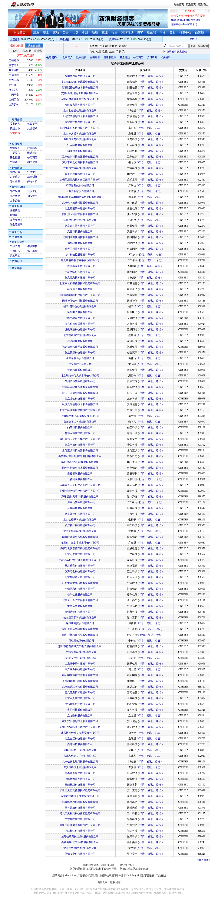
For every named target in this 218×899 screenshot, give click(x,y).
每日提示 (32, 123)
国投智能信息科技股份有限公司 (80, 300)
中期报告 (15, 250)
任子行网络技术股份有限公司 (80, 306)
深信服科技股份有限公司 (80, 623)
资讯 (150, 75)
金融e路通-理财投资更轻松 (186, 20)
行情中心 (185, 32)
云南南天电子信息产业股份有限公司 (80, 485)
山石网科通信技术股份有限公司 (80, 675)
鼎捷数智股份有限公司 (80, 150)
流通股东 (32, 152)
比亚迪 (12, 84)
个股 (85, 32)
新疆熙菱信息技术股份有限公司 (80, 87)
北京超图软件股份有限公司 (80, 208)
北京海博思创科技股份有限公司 (80, 801)
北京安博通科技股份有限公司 (80, 531)
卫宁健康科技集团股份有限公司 (80, 156)
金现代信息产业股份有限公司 (80, 750)
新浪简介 (57, 875)
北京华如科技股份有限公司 (80, 444)
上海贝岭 (14, 104)
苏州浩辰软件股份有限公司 (80, 381)
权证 (105, 32)
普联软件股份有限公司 (80, 369)
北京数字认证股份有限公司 (80, 577)
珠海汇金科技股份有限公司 (80, 571)
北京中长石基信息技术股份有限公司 (80, 283)
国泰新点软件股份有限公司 (80, 773)
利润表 (13, 215)
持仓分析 (32, 181)
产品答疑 (161, 875)
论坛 (158, 75)
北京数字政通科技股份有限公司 (80, 202)
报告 (115, 32)
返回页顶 (203, 859)
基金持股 (15, 157)
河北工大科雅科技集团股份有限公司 (80, 813)
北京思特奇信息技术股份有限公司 (80, 375)
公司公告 (15, 246)
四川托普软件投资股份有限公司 (80, 634)
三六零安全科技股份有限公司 (80, 652)
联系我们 (94, 875)
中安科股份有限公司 (80, 364)
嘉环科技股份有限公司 (80, 744)
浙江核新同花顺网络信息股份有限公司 (80, 196)
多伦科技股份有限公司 (80, 709)
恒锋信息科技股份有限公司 (80, 588)
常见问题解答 (77, 868)
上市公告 (15, 200)
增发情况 (15, 195)
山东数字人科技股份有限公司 (80, 421)
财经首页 (179, 4)
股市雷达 (15, 133)
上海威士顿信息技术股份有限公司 (80, 415)
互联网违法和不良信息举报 (101, 868)
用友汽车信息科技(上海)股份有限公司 (80, 559)
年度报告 (32, 246)
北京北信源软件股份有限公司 (80, 110)
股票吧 (151, 32)
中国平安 (14, 94)
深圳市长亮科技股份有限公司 (80, 139)
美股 (172, 32)
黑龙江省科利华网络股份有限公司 (80, 260)
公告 (66, 32)
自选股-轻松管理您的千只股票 (188, 15)
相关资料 (32, 162)
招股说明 (32, 195)
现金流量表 (16, 224)
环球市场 (127, 32)
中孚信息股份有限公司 (80, 606)
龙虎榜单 (32, 128)
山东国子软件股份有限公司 (80, 663)
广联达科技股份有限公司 (80, 185)
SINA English (132, 875)
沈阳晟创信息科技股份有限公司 (80, 629)
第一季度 (32, 250)
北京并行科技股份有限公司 (80, 513)
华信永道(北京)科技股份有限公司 (80, 461)
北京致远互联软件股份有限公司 (80, 686)
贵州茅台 (14, 99)
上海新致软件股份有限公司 (80, 778)
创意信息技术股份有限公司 (80, 277)
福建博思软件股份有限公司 (80, 75)
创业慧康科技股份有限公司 (80, 352)
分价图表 (15, 181)
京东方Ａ (14, 65)
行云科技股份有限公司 (80, 145)
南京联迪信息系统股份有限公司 (80, 536)
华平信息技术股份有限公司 (80, 173)
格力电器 (14, 80)
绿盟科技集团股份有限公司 (80, 122)
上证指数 (15, 39)
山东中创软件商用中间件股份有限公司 (80, 456)
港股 (163, 32)
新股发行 (32, 191)
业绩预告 (15, 210)
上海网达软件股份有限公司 (80, 502)
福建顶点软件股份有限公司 (80, 104)
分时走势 (15, 171)
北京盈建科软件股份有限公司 (80, 335)
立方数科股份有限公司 (80, 715)
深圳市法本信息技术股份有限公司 (80, 796)
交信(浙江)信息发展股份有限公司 (80, 93)
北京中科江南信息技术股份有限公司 (80, 410)
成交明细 (32, 176)
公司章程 (15, 162)
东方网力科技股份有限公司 (80, 669)
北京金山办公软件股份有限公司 (80, 600)
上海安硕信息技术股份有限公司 (80, 116)
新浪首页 (191, 4)
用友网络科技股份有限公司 (80, 271)
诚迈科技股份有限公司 (80, 340)
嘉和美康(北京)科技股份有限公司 (80, 842)
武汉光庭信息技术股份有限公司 (80, 404)
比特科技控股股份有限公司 (80, 254)
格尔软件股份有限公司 (80, 594)
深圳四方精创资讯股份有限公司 (80, 81)
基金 (46, 32)
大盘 (75, 32)
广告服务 (82, 875)
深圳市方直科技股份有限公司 (80, 168)
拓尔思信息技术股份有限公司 (80, 220)
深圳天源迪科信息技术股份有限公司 (80, 294)
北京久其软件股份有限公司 (80, 225)
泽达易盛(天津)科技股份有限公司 (80, 496)
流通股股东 (109, 57)
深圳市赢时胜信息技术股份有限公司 (80, 127)
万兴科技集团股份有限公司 (80, 323)
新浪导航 (203, 4)
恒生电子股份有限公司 (80, 312)
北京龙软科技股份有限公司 (80, 398)
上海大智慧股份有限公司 (80, 191)
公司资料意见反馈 (176, 51)
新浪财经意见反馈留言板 (134, 868)
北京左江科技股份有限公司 (80, 738)
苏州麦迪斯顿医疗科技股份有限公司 (80, 490)
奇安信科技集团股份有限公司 (80, 767)
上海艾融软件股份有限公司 (80, 317)
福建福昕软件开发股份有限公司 (80, 346)
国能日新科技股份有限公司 (80, 784)
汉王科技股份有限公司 (80, 231)
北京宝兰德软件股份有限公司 (80, 848)
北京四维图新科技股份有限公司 (80, 237)
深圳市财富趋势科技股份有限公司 (80, 99)
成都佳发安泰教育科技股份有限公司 (80, 548)
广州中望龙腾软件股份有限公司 (80, 582)
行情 (142, 75)
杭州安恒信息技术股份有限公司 (80, 721)
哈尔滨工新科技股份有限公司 (80, 617)
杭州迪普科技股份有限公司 (80, 611)
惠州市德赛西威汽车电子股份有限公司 (80, 646)
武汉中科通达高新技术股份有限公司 (80, 824)
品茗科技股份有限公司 (80, 427)
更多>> (188, 39)
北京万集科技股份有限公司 (80, 554)
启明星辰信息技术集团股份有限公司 (80, 179)
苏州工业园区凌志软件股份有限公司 (80, 727)
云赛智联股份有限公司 (80, 473)
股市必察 (15, 123)
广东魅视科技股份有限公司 (80, 819)
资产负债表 (16, 219)
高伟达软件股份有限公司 (80, 358)
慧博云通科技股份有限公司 (80, 433)
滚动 (56, 32)
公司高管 (32, 157)
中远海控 (14, 75)
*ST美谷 (13, 89)
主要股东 (15, 152)
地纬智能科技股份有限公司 (80, 703)
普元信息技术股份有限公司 (80, 692)
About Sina (70, 875)
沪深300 (113, 39)
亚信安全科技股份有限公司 (80, 853)
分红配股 (15, 191)
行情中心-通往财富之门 (184, 24)
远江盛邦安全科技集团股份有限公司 (80, 438)
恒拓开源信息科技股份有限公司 (80, 392)
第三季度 (15, 255)
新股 (95, 32)
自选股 (199, 32)
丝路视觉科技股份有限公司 (80, 565)
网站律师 (118, 875)
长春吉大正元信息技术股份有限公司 (80, 790)
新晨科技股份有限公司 (80, 508)
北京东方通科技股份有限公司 (80, 133)
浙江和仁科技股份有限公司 (80, 525)
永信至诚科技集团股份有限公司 (80, 450)
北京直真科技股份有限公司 (80, 698)
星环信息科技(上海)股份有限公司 (80, 836)
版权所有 (115, 882)
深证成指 (64, 39)
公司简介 (15, 148)
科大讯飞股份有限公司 (80, 289)
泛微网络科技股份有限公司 (80, 329)
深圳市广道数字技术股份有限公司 (80, 542)
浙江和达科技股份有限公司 (80, 830)
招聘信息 (106, 875)
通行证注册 (147, 875)
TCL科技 (14, 70)
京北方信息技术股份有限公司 (80, 755)
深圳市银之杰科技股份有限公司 (80, 162)
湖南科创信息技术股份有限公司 (80, 467)
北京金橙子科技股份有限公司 (80, 519)
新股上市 (15, 128)
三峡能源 (14, 60)
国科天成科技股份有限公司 (80, 807)
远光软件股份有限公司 (80, 243)
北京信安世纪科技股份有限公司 (80, 761)
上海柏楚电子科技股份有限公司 (80, 680)
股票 (36, 32)
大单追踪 (15, 176)
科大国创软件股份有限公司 (80, 248)
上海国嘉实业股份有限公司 (80, 266)
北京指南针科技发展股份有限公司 (80, 732)
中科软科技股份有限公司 (80, 640)
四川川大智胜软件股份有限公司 (80, 214)
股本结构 (32, 148)
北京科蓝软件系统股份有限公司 (80, 387)
